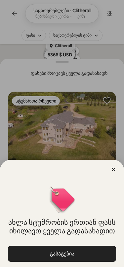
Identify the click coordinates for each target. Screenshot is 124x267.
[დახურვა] (113, 169)
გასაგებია (62, 253)
